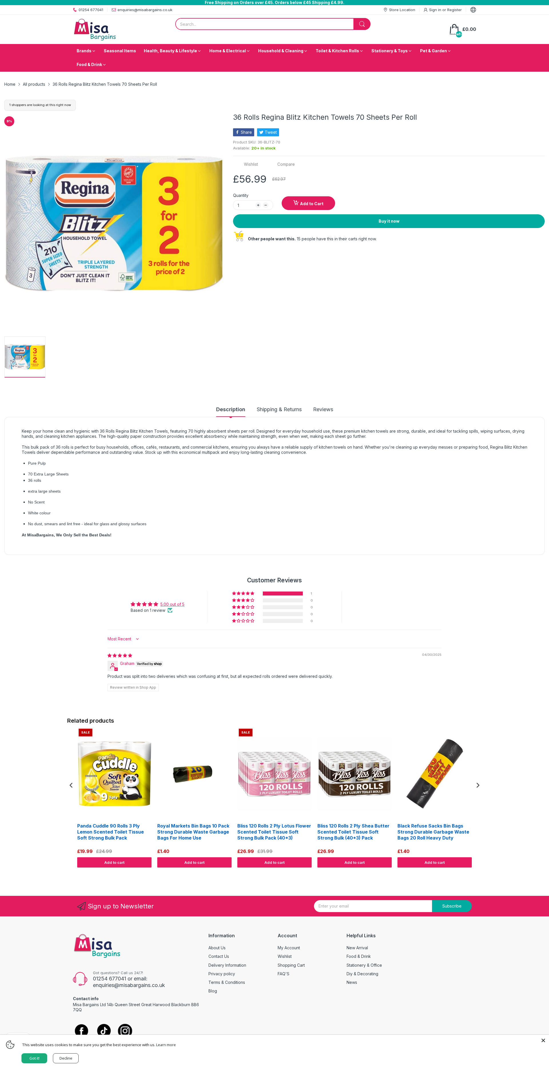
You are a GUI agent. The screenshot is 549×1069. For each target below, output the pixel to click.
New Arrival (357, 947)
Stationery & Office (364, 965)
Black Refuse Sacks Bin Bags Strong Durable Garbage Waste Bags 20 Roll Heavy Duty (433, 832)
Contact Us (218, 956)
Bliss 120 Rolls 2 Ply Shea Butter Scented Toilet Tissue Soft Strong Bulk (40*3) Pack (353, 832)
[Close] (543, 1040)
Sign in (435, 9)
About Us (217, 947)
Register (454, 9)
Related (475, 873)
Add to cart (114, 862)
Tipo (463, 873)
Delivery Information (227, 965)
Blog (212, 990)
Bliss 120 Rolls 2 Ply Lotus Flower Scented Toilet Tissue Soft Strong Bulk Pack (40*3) (274, 832)
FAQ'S (283, 973)
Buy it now (389, 221)
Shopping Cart (291, 965)
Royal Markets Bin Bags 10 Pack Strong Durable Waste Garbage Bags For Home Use (193, 832)
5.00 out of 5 (172, 604)
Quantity (240, 195)
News (352, 982)
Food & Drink (359, 956)
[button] (243, 594)
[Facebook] (81, 1031)
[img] (120, 655)
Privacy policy (221, 973)
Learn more (166, 1044)
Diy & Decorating (362, 973)
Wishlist (285, 956)
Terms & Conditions (226, 982)
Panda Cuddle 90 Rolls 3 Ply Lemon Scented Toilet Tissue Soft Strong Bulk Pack (110, 832)
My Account (289, 947)
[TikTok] (104, 1031)
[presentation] (71, 785)
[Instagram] (125, 1031)
